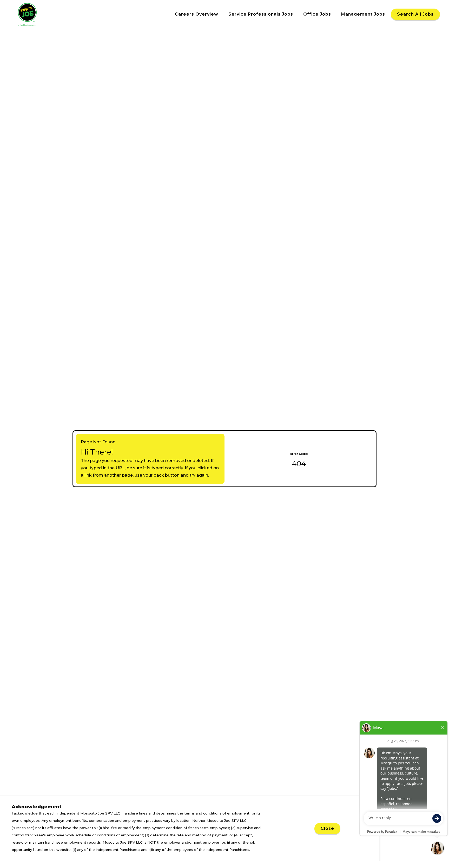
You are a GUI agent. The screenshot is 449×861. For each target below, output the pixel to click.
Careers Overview (196, 14)
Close (327, 828)
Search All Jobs (415, 14)
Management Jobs (363, 14)
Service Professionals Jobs (260, 14)
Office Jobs (317, 14)
